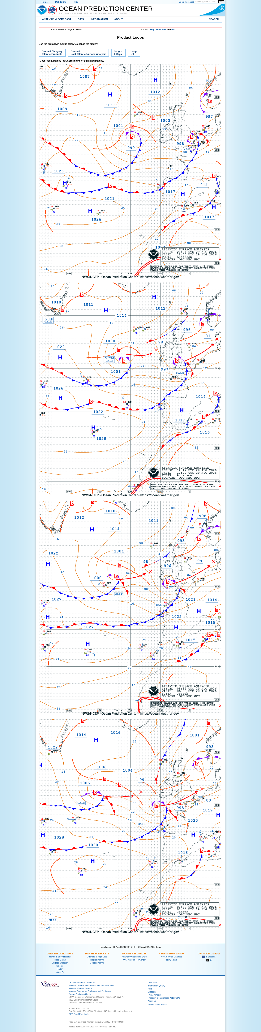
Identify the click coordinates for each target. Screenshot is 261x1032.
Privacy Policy (154, 995)
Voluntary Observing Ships (134, 957)
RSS (76, 2)
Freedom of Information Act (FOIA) (164, 998)
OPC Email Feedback (79, 1014)
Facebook (210, 957)
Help (150, 989)
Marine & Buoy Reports (60, 957)
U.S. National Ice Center (134, 960)
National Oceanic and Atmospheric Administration (94, 13)
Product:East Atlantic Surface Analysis (87, 53)
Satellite (59, 966)
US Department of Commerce (82, 982)
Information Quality (156, 986)
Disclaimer (152, 982)
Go (221, 2)
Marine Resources (134, 953)
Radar (60, 969)
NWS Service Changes (171, 957)
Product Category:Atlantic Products (51, 53)
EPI (173, 29)
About (118, 19)
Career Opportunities (157, 1004)
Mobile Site (60, 2)
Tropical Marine (97, 960)
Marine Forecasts (97, 953)
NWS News (171, 960)
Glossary (152, 992)
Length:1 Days (117, 53)
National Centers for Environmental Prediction (90, 991)
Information (99, 19)
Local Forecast (186, 2)
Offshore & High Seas (97, 957)
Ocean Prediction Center (106, 8)
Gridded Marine (97, 963)
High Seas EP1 (158, 29)
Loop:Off (132, 53)
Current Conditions (60, 953)
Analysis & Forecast (56, 19)
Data (81, 19)
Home (45, 2)
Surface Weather (60, 963)
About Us (152, 1001)
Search (214, 19)
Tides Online (60, 960)
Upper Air (60, 972)
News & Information (171, 953)
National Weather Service (80, 988)
